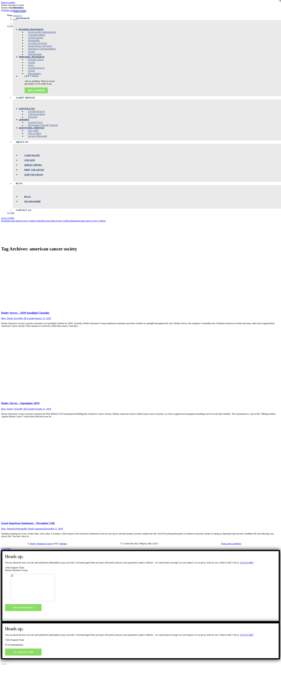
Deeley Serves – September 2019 (20, 403)
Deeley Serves (13, 318)
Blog (3, 318)
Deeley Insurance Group (41, 543)
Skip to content (8, 2)
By (27, 318)
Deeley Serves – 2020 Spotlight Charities (25, 312)
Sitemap (63, 543)
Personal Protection (16, 528)
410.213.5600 (7, 218)
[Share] (5, 661)
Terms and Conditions (231, 543)
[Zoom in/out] (11, 661)
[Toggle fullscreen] (8, 661)
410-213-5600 (246, 562)
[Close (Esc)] (2, 661)
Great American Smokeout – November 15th (28, 523)
